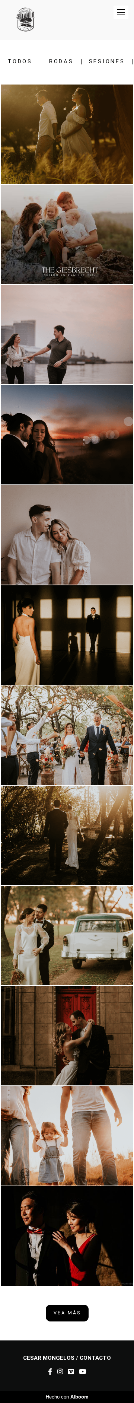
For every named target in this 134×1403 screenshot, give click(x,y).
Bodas (61, 61)
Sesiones (107, 61)
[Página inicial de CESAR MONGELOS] (25, 20)
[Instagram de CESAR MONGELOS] (60, 1371)
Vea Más (67, 1312)
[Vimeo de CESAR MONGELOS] (71, 1371)
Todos (19, 61)
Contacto (95, 1358)
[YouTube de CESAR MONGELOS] (82, 1371)
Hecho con (67, 1397)
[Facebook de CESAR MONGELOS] (50, 1371)
